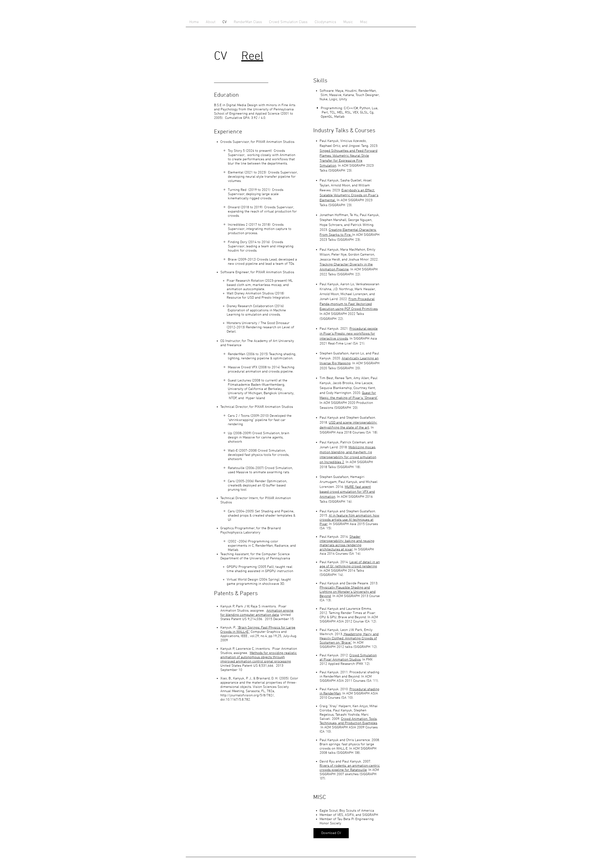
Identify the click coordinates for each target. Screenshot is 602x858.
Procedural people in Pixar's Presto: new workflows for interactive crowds (349, 334)
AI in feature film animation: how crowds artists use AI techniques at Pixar (349, 519)
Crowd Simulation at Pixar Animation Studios (348, 657)
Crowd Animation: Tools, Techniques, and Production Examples (348, 721)
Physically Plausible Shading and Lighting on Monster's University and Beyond (348, 591)
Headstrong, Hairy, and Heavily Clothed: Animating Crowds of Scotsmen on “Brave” (349, 638)
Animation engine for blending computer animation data (256, 613)
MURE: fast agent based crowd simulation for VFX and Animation (347, 492)
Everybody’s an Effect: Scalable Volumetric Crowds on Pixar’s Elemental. (349, 195)
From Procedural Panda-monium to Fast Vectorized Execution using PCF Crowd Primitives (349, 304)
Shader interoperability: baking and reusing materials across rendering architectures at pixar (347, 543)
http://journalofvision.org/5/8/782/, (247, 695)
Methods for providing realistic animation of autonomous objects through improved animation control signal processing (258, 657)
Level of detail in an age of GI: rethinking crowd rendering (350, 564)
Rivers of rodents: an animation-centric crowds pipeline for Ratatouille (350, 768)
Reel (252, 56)
